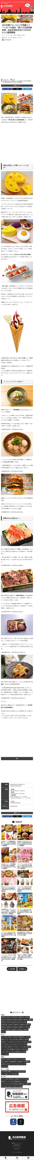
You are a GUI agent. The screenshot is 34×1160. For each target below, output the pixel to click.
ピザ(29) (29, 1041)
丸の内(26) (14, 1019)
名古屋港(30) (20, 1061)
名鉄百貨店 (19, 35)
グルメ (3, 35)
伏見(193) (9, 1019)
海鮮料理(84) (21, 1036)
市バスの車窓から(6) (6, 1073)
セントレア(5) (23, 1064)
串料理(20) (21, 1039)
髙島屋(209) (21, 1083)
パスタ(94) (23, 1041)
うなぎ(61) (27, 1036)
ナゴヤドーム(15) (15, 1064)
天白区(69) (25, 1029)
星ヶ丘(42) (24, 1022)
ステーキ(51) (15, 1046)
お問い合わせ (17, 1148)
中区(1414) (10, 1024)
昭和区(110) (9, 1027)
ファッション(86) (24, 1079)
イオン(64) (19, 1086)
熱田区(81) (15, 1027)
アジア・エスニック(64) (21, 1044)
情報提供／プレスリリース (17, 1143)
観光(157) (4, 1059)
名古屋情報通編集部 (7, 39)
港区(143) (4, 1029)
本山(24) (19, 1022)
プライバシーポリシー (17, 1146)
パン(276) (23, 1051)
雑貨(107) (4, 1081)
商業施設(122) (18, 1081)
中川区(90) (27, 1027)
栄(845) (8, 1017)
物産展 (23, 35)
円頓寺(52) (20, 1019)
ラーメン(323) (9, 1041)
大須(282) (27, 1017)
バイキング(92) (5, 1051)
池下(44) (8, 1022)
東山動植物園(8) (12, 1061)
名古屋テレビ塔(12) (6, 1064)
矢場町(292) (21, 1017)
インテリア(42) (10, 1081)
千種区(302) (22, 1024)
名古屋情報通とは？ (17, 1144)
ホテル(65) (14, 1059)
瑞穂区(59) (21, 1027)
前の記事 (12, 969)
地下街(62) (15, 1083)
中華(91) (3, 1041)
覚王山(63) (13, 1022)
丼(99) (3, 1039)
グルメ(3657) (4, 1036)
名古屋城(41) (27, 1061)
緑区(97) (3, 1031)
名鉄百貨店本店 (13, 806)
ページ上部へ (17, 1159)
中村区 (14, 35)
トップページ (6, 1159)
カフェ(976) (11, 1051)
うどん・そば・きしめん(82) (11, 1039)
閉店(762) (17, 1079)
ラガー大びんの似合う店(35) (19, 1071)
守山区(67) (20, 1029)
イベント (7, 35)
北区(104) (4, 1027)
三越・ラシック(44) (12, 1086)
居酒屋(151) (12, 1049)
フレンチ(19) (4, 1044)
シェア (7, 88)
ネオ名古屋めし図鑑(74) (7, 1071)
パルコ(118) (4, 1086)
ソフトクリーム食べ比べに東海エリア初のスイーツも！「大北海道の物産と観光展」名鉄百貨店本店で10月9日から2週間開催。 (8, 957)
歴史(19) (9, 1059)
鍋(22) (18, 1049)
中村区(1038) (4, 1024)
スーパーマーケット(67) (7, 1083)
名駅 (11, 35)
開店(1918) (11, 1079)
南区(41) (9, 1029)
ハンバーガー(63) (5, 1049)
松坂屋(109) (27, 1083)
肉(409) (9, 1046)
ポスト (17, 88)
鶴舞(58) (30, 1019)
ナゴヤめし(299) (23, 1049)
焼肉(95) (28, 1046)
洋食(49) (26, 1039)
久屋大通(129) (14, 1017)
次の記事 (21, 969)
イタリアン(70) (17, 1041)
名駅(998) (4, 1017)
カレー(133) (4, 1046)
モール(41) (24, 1081)
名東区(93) (14, 1029)
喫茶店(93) (18, 1051)
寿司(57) (15, 1036)
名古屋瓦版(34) (15, 1073)
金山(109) (4, 1019)
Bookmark (28, 88)
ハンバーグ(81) (22, 1046)
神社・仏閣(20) (5, 1061)
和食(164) (10, 1036)
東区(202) (16, 1024)
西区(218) (28, 1024)
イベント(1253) (5, 1079)
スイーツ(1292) (5, 1054)
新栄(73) (26, 1019)
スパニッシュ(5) (11, 1044)
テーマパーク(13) (21, 1059)
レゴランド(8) (5, 1066)
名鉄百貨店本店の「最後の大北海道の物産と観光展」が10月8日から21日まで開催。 (24, 934)
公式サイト (7, 717)
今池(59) (3, 1022)
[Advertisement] (17, 60)
